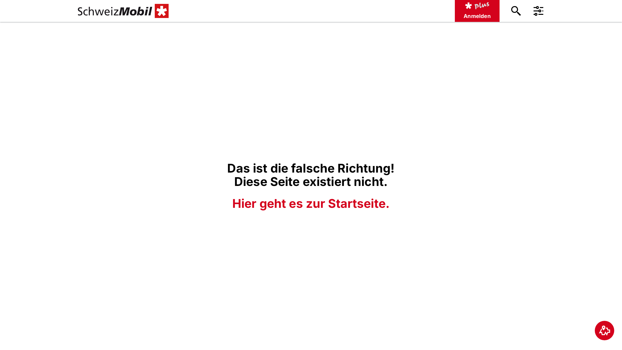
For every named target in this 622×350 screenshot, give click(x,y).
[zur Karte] (604, 330)
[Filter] (538, 11)
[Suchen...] (516, 11)
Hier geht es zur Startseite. (311, 203)
